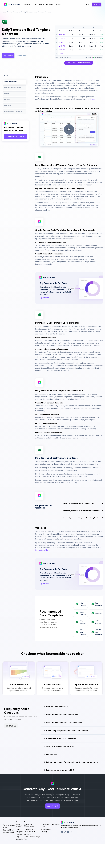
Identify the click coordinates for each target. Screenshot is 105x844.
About (18, 824)
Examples (7, 99)
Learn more (22, 56)
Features (27, 4)
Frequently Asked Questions (13, 111)
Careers (18, 827)
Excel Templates (14, 12)
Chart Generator (29, 832)
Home (4, 12)
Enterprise (49, 4)
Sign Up (97, 4)
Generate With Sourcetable (12, 87)
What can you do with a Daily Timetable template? (81, 510)
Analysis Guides (29, 827)
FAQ (25, 839)
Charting (44, 832)
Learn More (51, 806)
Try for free (8, 56)
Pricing (58, 4)
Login (87, 4)
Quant (32, 837)
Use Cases (38, 4)
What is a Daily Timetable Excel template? (78, 503)
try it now (91, 99)
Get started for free (14, 137)
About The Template (10, 81)
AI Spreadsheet (46, 829)
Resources (28, 822)
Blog (17, 837)
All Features (56, 824)
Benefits (6, 93)
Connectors (28, 824)
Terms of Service (9, 825)
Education (19, 834)
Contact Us (11, 726)
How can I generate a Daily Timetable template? (80, 518)
